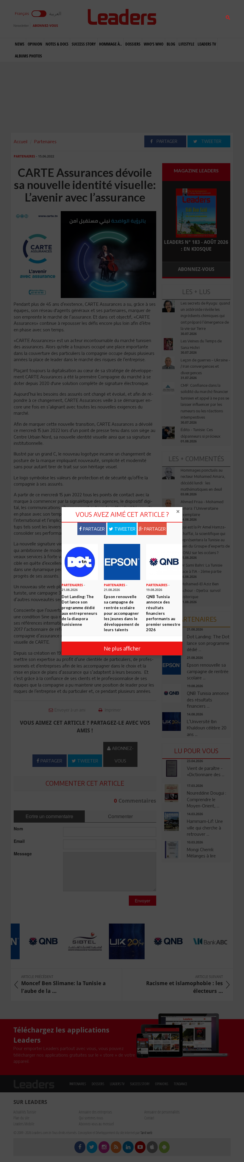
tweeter (124, 528)
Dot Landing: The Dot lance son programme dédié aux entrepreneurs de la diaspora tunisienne (79, 610)
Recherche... (176, 19)
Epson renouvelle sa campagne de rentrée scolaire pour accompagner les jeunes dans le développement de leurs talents (121, 613)
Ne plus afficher (122, 648)
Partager (93, 528)
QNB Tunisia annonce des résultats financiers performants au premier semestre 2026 (163, 613)
